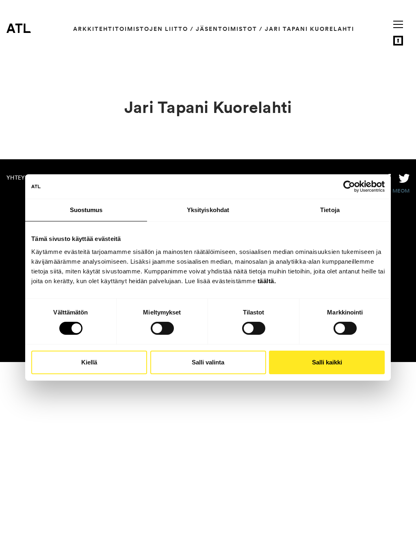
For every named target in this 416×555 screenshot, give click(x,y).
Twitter (404, 177)
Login (398, 41)
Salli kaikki (327, 362)
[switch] (162, 328)
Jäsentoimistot (226, 29)
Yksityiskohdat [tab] (208, 209)
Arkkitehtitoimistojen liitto (130, 29)
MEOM (401, 191)
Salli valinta (208, 362)
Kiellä (89, 362)
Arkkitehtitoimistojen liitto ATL (18, 28)
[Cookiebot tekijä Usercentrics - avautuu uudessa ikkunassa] (349, 186)
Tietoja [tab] (330, 209)
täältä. (267, 280)
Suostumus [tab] (86, 209)
